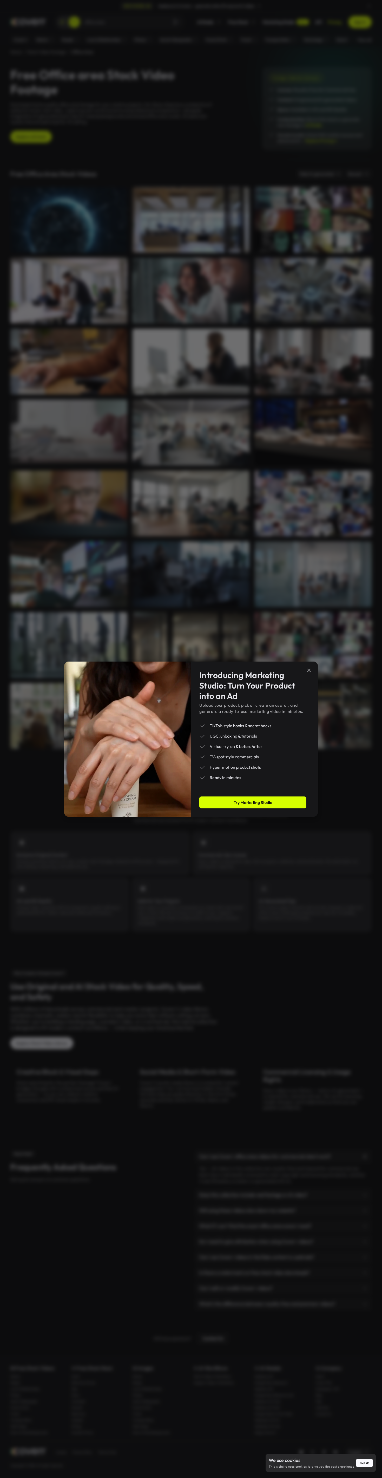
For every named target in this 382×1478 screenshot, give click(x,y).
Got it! (364, 1463)
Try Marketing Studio (253, 802)
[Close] (309, 670)
